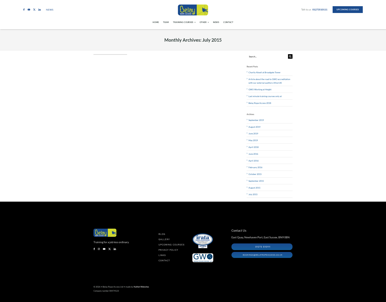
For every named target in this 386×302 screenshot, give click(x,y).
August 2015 (254, 187)
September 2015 (256, 181)
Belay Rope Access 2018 (259, 103)
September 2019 (256, 120)
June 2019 (253, 133)
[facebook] (24, 9)
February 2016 (255, 167)
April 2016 (253, 160)
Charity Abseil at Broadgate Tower (264, 72)
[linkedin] (39, 9)
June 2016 (253, 154)
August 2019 (254, 127)
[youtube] (29, 9)
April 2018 (253, 147)
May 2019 (253, 140)
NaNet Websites (141, 286)
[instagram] (99, 249)
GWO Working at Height (259, 89)
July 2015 (253, 194)
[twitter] (34, 9)
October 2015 (255, 174)
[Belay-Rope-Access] (193, 5)
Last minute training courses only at (265, 96)
